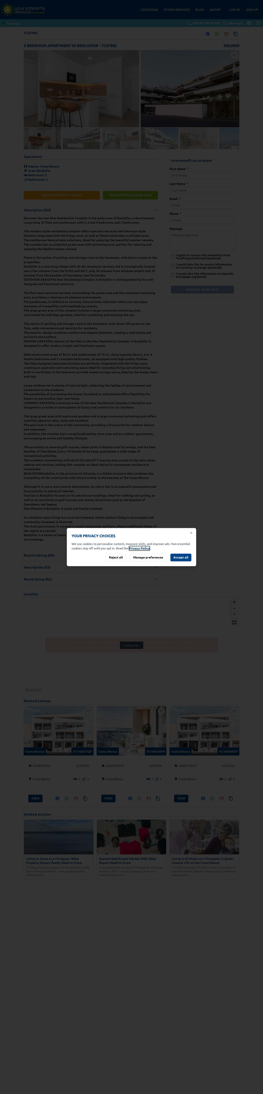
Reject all (116, 557)
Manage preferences (148, 557)
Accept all (180, 557)
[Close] (191, 532)
